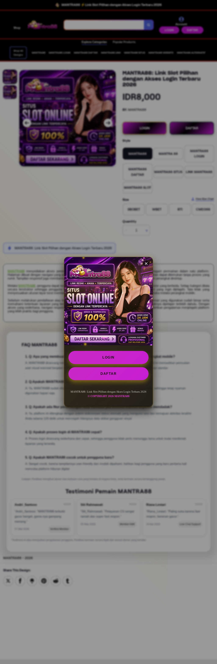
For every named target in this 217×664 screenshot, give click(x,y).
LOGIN (108, 357)
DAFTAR (108, 373)
